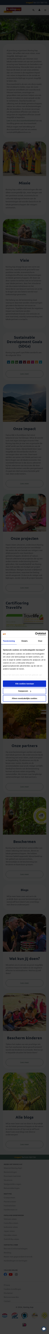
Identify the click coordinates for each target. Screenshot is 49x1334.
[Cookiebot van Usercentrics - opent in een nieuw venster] (35, 634)
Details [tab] (24, 641)
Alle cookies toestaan (24, 684)
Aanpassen (23, 691)
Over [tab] (40, 641)
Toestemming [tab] (9, 641)
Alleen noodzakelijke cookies (24, 698)
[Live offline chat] (43, 1328)
